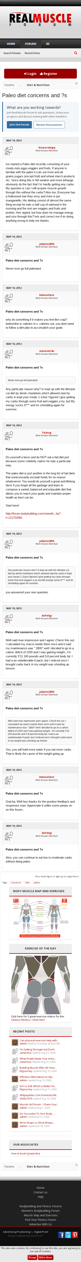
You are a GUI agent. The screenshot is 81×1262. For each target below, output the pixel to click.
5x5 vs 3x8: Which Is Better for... (38, 1086)
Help (40, 1197)
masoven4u (46, 351)
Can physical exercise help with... (39, 1040)
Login (31, 74)
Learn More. (45, 1257)
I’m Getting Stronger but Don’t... (38, 1049)
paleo (37, 882)
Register (50, 74)
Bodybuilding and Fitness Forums (40, 1206)
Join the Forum (19, 124)
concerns (16, 882)
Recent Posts (32, 53)
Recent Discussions (49, 124)
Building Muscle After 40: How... (38, 1067)
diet (27, 882)
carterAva (25, 1052)
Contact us (40, 1192)
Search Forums (12, 53)
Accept (32, 1257)
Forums (30, 44)
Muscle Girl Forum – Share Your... (39, 1104)
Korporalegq (47, 147)
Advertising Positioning (16, 1232)
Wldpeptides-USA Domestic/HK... (39, 1095)
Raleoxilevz (46, 295)
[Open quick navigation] (76, 83)
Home (11, 44)
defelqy (47, 615)
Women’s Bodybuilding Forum (40, 1211)
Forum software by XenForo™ (25, 1235)
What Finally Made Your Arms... (38, 1058)
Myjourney (26, 1071)
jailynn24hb (46, 244)
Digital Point (41, 1232)
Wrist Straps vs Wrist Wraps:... (37, 1122)
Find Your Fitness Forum (40, 1220)
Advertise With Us (40, 1224)
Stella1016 (26, 1098)
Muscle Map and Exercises (40, 1215)
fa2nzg (47, 432)
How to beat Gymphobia (25, 1153)
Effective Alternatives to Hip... (37, 1077)
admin (23, 1043)
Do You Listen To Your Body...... (38, 1113)
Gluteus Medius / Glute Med (28, 1019)
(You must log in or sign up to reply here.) (57, 876)
